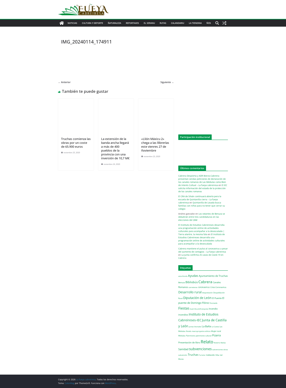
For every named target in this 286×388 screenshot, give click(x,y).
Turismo (202, 355)
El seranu (149, 23)
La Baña (206, 326)
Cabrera (205, 281)
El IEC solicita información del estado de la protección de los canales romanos (202, 188)
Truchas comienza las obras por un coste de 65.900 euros (76, 143)
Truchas (193, 354)
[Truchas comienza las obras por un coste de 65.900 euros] (76, 100)
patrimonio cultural (204, 335)
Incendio (213, 308)
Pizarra (216, 335)
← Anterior (64, 82)
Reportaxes (132, 23)
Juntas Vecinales (195, 326)
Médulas (181, 335)
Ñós (208, 23)
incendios (183, 314)
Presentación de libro (189, 342)
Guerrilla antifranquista (199, 309)
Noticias (72, 23)
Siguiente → (167, 82)
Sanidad (183, 349)
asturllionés (182, 276)
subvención (182, 355)
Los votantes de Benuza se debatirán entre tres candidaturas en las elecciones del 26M (201, 216)
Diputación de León (197, 298)
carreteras (193, 287)
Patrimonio (190, 335)
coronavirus (204, 287)
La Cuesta (215, 326)
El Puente (217, 298)
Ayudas (193, 276)
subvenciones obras (220, 349)
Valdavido (210, 355)
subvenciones (200, 348)
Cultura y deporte (92, 23)
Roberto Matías (220, 343)
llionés (188, 331)
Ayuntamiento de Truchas (213, 276)
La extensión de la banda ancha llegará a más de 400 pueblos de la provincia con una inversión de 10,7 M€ (115, 148)
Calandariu (177, 23)
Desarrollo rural (190, 292)
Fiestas (183, 308)
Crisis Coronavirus (218, 287)
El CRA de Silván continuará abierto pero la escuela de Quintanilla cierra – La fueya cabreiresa (199, 199)
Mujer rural (216, 331)
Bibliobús (191, 282)
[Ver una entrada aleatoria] (224, 23)
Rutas (163, 23)
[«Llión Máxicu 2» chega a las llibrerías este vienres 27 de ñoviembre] (156, 100)
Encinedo (213, 303)
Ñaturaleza (114, 23)
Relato (207, 342)
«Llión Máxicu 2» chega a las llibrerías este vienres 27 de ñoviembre (155, 144)
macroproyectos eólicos (201, 331)
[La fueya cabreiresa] (61, 23)
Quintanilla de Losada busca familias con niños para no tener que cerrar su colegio (201, 205)
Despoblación (207, 293)
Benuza (181, 282)
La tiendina (195, 23)
